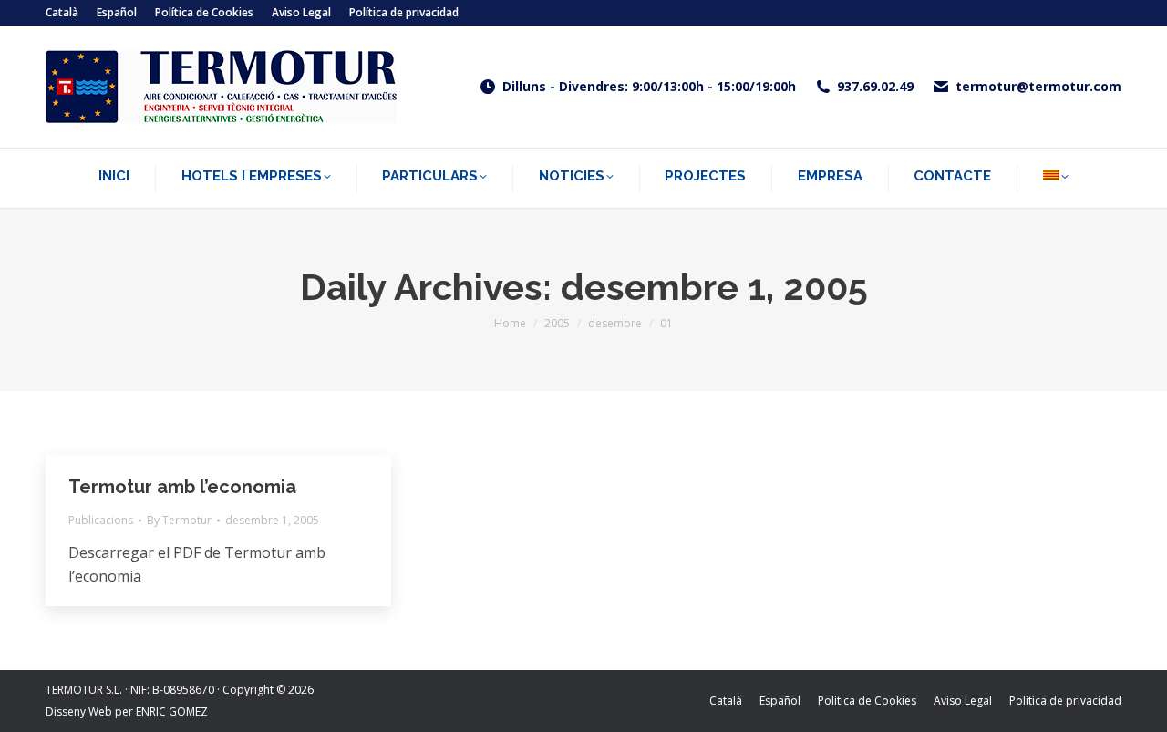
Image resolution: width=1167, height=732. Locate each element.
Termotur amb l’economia (182, 487)
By (179, 520)
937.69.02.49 (875, 86)
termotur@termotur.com (1038, 86)
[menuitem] (62, 13)
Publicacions (100, 520)
